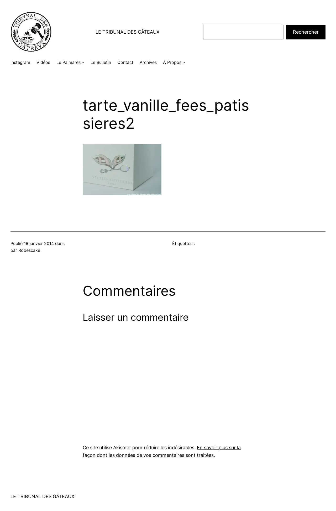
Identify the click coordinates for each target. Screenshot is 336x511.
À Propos (172, 62)
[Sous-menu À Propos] (183, 62)
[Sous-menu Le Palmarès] (83, 62)
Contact (125, 62)
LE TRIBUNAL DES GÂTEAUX (128, 32)
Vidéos (43, 62)
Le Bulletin (101, 62)
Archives (148, 62)
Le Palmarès (68, 62)
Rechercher (306, 32)
